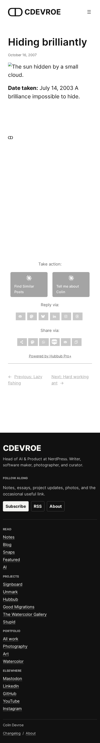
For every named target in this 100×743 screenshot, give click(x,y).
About (56, 506)
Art (6, 653)
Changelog (12, 733)
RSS (38, 506)
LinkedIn (11, 686)
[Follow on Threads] (78, 316)
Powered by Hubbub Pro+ (50, 356)
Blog (7, 544)
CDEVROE (43, 11)
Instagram (12, 708)
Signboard (12, 584)
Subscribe (16, 506)
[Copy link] (77, 342)
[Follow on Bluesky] (43, 316)
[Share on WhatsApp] (44, 342)
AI (5, 567)
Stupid (9, 621)
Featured (11, 559)
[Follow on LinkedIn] (55, 316)
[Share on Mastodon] (33, 342)
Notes (9, 537)
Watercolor (13, 661)
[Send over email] (66, 342)
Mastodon (12, 678)
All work (10, 638)
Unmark (10, 591)
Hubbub (10, 599)
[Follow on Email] (20, 316)
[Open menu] (89, 12)
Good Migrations (18, 606)
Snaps (9, 552)
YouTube (11, 701)
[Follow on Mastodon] (32, 316)
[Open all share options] (22, 342)
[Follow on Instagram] (66, 316)
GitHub (9, 693)
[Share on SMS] (55, 342)
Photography (15, 646)
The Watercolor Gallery (25, 614)
